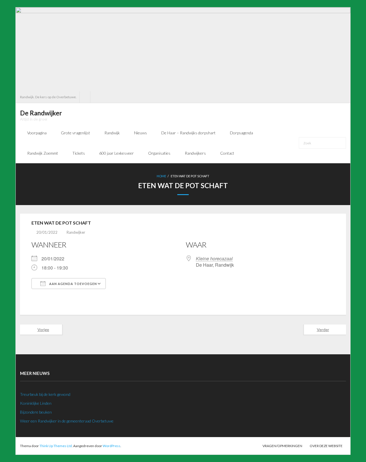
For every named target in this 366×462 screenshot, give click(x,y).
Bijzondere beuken (36, 412)
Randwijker (76, 232)
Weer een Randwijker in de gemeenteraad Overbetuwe (67, 420)
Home (161, 176)
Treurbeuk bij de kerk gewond (45, 394)
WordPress (111, 446)
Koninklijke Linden (35, 403)
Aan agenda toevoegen (72, 284)
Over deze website (326, 446)
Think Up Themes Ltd (55, 446)
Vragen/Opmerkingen (282, 446)
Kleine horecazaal (214, 258)
